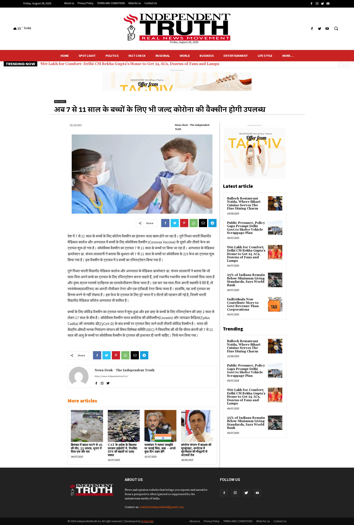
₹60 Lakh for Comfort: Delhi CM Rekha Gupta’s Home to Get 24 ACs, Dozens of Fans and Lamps (246, 254)
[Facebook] (224, 493)
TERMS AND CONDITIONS (237, 521)
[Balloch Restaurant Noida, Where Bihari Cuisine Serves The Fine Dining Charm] (275, 203)
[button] (336, 29)
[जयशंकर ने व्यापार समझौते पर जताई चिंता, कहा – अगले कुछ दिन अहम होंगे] (160, 426)
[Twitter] (246, 493)
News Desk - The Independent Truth (192, 127)
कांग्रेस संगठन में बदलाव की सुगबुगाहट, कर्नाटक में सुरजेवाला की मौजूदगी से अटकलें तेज (196, 450)
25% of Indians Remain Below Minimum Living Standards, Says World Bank (111, 63)
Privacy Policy (211, 521)
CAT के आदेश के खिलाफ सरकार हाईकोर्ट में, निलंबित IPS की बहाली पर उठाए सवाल (122, 450)
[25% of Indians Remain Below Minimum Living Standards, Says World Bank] (275, 280)
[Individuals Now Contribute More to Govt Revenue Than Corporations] (275, 304)
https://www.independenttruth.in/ (111, 376)
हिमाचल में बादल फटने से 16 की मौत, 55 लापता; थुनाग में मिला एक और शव (86, 448)
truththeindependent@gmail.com (162, 507)
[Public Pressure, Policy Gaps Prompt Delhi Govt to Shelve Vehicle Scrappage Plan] (275, 228)
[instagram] (102, 382)
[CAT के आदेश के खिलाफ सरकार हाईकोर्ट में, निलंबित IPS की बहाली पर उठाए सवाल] (124, 426)
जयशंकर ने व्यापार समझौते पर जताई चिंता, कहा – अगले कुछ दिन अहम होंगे (160, 448)
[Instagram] (235, 493)
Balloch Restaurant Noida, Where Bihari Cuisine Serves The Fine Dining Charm (243, 204)
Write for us (263, 521)
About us (194, 521)
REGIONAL (60, 101)
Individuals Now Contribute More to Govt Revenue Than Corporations (243, 304)
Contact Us (280, 521)
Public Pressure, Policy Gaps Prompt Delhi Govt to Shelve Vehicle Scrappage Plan (246, 228)
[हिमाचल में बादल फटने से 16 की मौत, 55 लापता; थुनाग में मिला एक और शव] (87, 426)
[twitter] (108, 382)
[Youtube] (257, 493)
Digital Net (147, 521)
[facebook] (96, 382)
